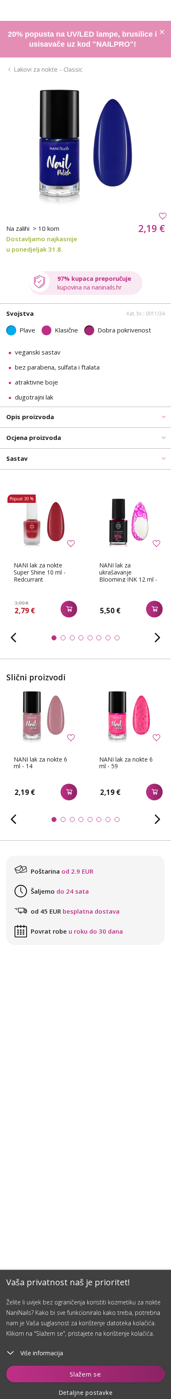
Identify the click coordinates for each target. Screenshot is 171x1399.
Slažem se (85, 1374)
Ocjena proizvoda (33, 437)
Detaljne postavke (86, 1393)
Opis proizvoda (30, 416)
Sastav (17, 458)
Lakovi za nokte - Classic (48, 69)
